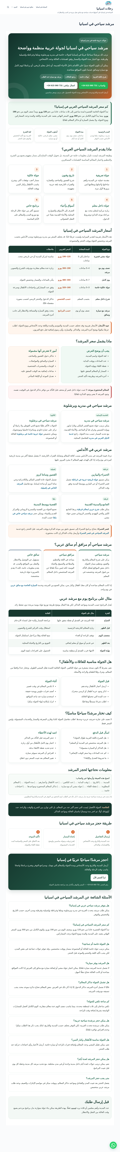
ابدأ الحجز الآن (99, 877)
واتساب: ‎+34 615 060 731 (93, 85)
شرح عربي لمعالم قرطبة (88, 509)
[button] (113, 1145)
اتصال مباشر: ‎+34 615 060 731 (61, 85)
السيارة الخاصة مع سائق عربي (24, 585)
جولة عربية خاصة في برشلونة (30, 434)
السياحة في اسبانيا (41, 7)
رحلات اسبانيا (105, 8)
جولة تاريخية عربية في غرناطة (85, 479)
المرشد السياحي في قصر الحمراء (94, 533)
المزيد (15, 7)
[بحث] (8, 7)
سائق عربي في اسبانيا (26, 7)
